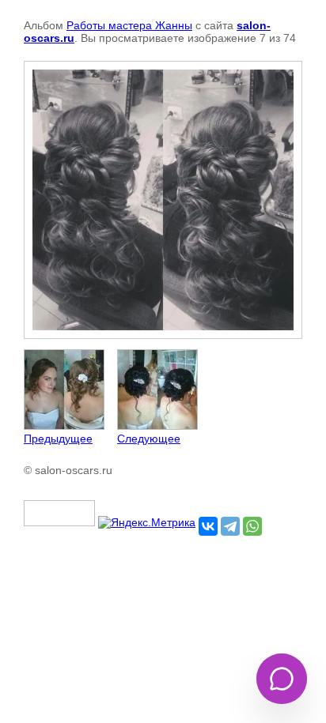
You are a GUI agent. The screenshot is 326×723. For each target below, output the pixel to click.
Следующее (148, 438)
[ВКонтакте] (208, 526)
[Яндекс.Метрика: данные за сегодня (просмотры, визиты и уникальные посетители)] (146, 522)
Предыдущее (58, 438)
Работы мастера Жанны (129, 25)
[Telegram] (230, 526)
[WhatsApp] (252, 526)
